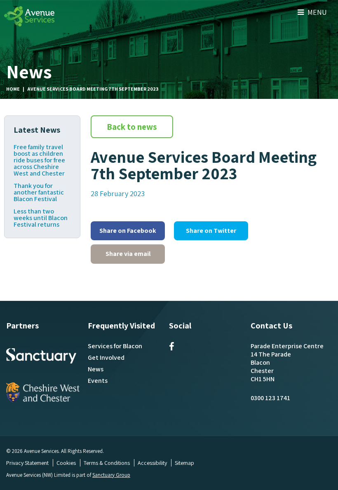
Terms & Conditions (107, 463)
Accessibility (152, 463)
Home (13, 89)
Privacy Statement (27, 463)
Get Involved (106, 357)
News (95, 369)
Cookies (66, 463)
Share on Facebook (127, 230)
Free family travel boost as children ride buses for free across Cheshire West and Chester (39, 160)
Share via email (128, 253)
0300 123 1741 (270, 398)
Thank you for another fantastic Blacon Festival (39, 192)
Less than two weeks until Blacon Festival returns (41, 218)
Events (98, 380)
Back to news (132, 126)
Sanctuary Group (111, 474)
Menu (316, 12)
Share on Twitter (211, 230)
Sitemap (184, 463)
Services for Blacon (115, 346)
